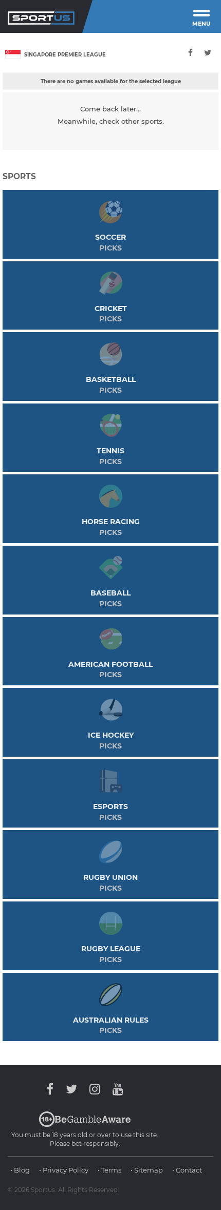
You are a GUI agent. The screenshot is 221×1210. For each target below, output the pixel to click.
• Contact (187, 1170)
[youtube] (115, 1089)
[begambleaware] (85, 1124)
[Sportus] (41, 16)
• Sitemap (147, 1170)
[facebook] (191, 52)
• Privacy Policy (63, 1170)
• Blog (20, 1170)
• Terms (109, 1170)
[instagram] (94, 1089)
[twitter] (207, 52)
